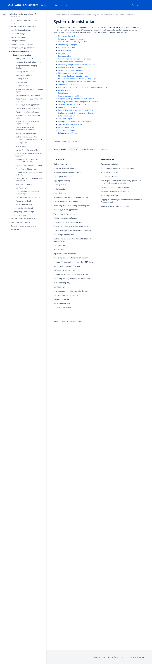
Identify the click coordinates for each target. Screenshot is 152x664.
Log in (139, 5)
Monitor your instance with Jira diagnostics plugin (77, 79)
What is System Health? (110, 195)
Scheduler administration (24, 208)
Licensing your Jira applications (27, 105)
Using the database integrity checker (72, 42)
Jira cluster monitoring (23, 204)
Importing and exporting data (22, 44)
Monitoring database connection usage (73, 76)
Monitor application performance (27, 112)
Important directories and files (26, 150)
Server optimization (20, 215)
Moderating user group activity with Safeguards (76, 65)
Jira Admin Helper (22, 188)
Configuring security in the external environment (76, 113)
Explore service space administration (115, 187)
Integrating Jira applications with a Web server (76, 99)
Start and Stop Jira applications (27, 197)
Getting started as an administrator (24, 26)
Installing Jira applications (21, 30)
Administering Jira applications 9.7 (23, 14)
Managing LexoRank (23, 201)
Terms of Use (113, 657)
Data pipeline (20, 146)
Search (133, 5)
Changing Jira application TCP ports (29, 165)
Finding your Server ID (24, 58)
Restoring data (21, 82)
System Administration (109, 164)
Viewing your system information (27, 108)
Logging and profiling (23, 75)
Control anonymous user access (27, 95)
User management (18, 37)
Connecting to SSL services (26, 169)
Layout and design (18, 34)
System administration (22, 55)
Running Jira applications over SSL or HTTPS (75, 110)
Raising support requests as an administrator (75, 122)
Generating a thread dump (25, 133)
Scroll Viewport (77, 321)
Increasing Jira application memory (28, 62)
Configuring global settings (23, 212)
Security (124, 657)
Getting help (15, 229)
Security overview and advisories (23, 226)
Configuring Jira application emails (24, 48)
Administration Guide (109, 176)
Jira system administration (21, 51)
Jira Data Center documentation (23, 219)
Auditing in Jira (21, 143)
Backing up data (21, 79)
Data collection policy (23, 184)
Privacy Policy (99, 657)
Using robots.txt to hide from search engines (75, 59)
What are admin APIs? (109, 172)
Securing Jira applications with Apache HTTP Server (78, 102)
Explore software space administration (115, 191)
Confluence (65, 321)
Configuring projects (18, 41)
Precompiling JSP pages (24, 72)
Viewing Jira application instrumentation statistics (77, 82)
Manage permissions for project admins (116, 206)
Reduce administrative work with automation (118, 168)
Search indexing (21, 86)
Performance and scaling (20, 222)
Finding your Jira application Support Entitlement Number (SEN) (82, 87)
